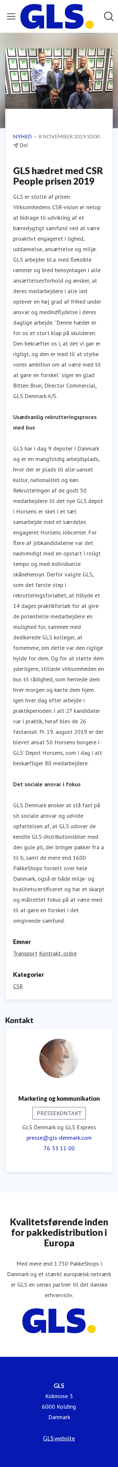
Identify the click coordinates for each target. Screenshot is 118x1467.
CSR (18, 986)
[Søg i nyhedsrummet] (109, 16)
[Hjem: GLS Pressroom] (57, 16)
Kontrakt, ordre (58, 953)
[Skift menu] (11, 16)
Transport (25, 953)
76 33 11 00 (59, 1148)
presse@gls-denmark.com (59, 1137)
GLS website (59, 1438)
